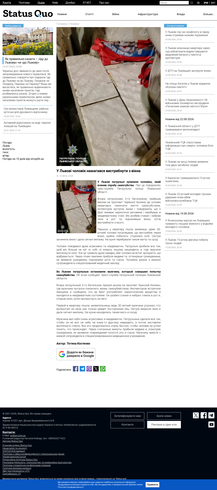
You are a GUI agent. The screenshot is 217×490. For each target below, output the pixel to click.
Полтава (24, 2)
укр (206, 2)
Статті (89, 14)
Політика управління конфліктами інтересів (27, 465)
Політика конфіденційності (71, 487)
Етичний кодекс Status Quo (17, 445)
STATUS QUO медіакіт (14, 451)
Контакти (127, 424)
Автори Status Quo (13, 441)
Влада (181, 14)
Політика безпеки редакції (17, 468)
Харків (7, 2)
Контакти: (9, 432)
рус (213, 2)
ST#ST (87, 2)
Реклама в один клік (164, 424)
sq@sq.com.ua (18, 435)
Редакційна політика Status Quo (20, 459)
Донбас (70, 2)
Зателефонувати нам (127, 416)
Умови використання (14, 456)
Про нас (104, 2)
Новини (62, 14)
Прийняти (152, 484)
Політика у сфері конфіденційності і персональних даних (33, 454)
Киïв (55, 2)
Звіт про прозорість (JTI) (16, 471)
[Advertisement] (108, 385)
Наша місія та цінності (15, 448)
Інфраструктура (148, 14)
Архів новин (164, 416)
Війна (115, 14)
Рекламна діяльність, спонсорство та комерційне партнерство (37, 462)
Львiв (41, 2)
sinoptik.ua (37, 158)
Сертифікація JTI (12, 473)
